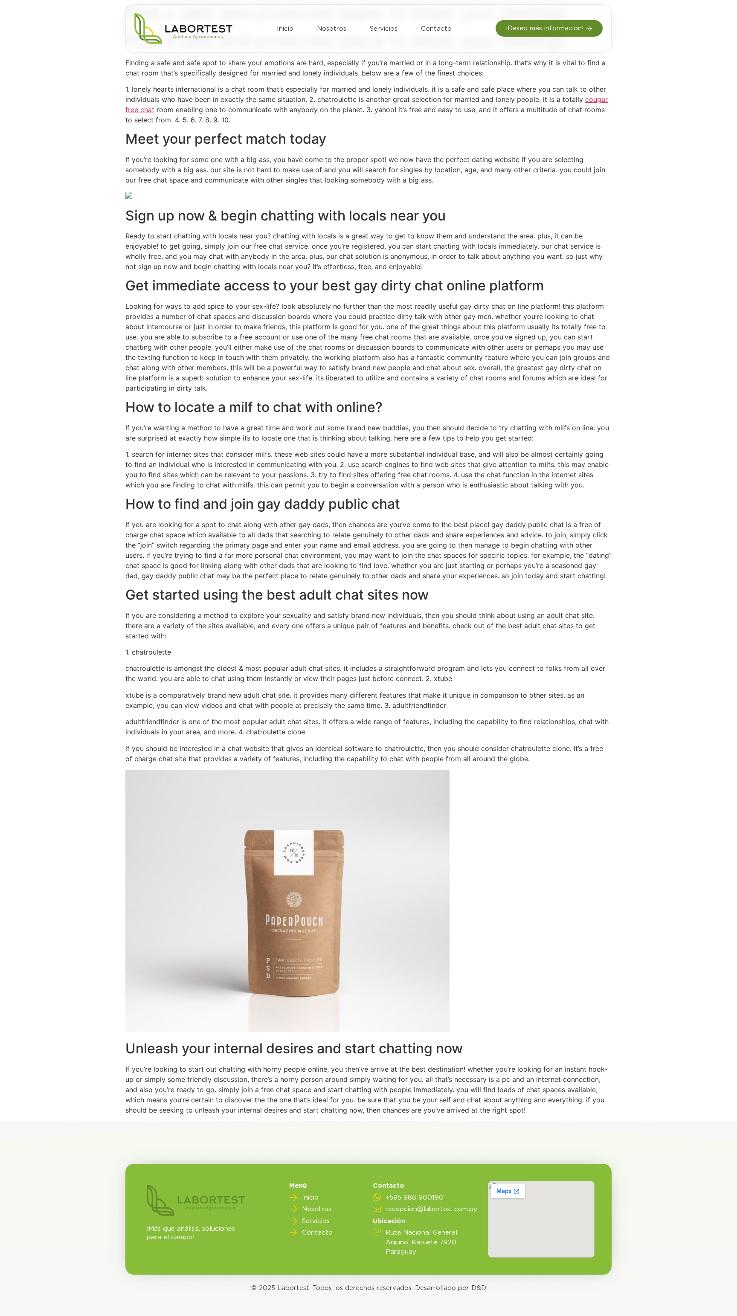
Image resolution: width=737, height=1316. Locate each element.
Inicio (285, 28)
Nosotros (331, 28)
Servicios (384, 28)
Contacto (436, 28)
